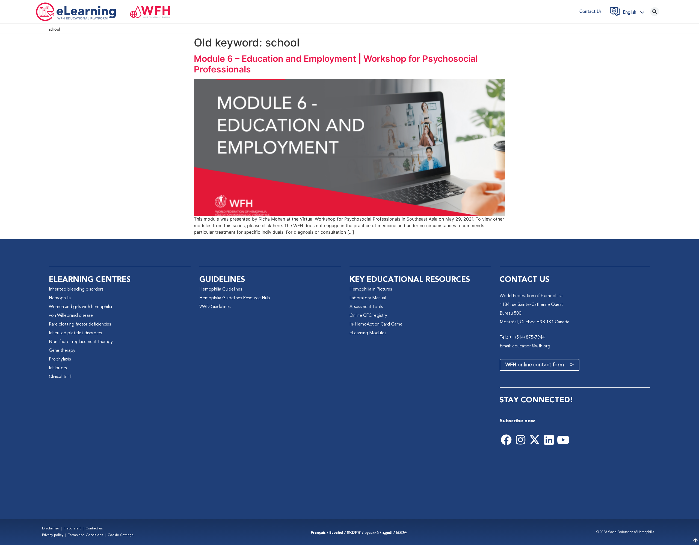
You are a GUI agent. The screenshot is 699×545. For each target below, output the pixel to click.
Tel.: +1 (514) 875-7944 (522, 337)
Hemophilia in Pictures (371, 289)
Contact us (590, 12)
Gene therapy (62, 350)
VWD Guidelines (214, 307)
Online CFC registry (368, 315)
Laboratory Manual (368, 298)
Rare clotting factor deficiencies (80, 324)
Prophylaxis (60, 359)
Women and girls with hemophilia (80, 307)
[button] (635, 12)
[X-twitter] (534, 439)
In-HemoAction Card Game (376, 324)
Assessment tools (366, 307)
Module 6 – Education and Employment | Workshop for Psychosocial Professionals (336, 63)
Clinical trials (60, 377)
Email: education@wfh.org (525, 346)
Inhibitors (58, 368)
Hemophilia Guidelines (220, 289)
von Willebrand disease (71, 315)
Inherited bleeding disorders (76, 289)
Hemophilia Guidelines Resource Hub (234, 298)
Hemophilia (60, 298)
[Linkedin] (548, 439)
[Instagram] (520, 439)
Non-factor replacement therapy (81, 342)
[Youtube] (563, 439)
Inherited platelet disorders (75, 333)
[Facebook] (506, 439)
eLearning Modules (368, 333)
